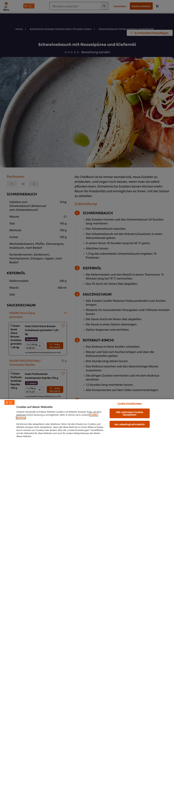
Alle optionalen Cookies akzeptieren (129, 413)
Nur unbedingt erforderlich (130, 424)
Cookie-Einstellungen (130, 403)
